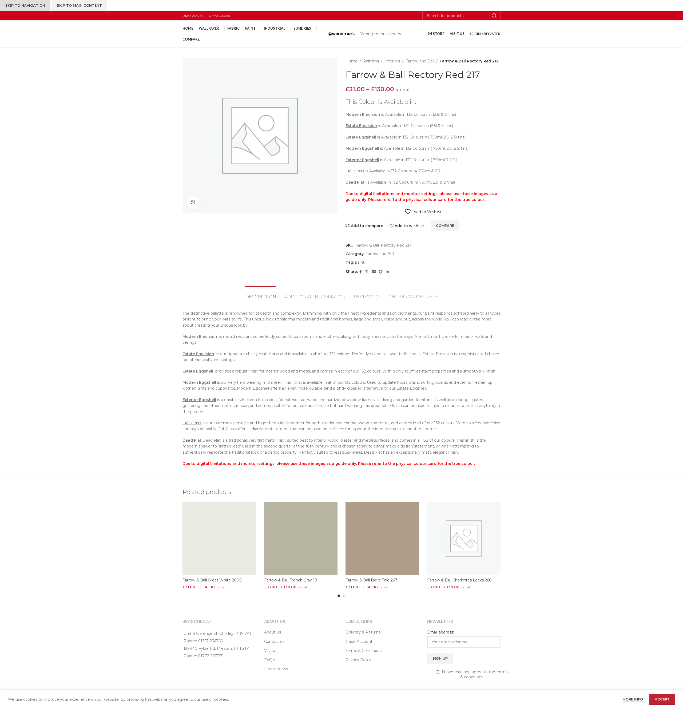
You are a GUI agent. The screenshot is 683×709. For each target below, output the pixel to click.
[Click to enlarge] (193, 202)
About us (272, 632)
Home (352, 61)
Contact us (274, 641)
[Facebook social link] (360, 271)
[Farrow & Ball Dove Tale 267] (382, 538)
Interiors (392, 61)
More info (633, 699)
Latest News (276, 669)
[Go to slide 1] (338, 596)
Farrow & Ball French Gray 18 (290, 580)
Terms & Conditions (364, 650)
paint (359, 262)
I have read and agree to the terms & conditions (474, 675)
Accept (662, 699)
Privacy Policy (358, 659)
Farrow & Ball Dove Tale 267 (371, 580)
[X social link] (366, 271)
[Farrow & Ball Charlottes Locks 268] (464, 538)
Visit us (270, 650)
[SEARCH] (494, 16)
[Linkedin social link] (387, 271)
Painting (371, 61)
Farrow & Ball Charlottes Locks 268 (459, 580)
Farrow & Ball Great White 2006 (211, 580)
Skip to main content (79, 5)
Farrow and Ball (420, 61)
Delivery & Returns (363, 632)
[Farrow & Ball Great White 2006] (219, 538)
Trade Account (359, 641)
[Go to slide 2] (344, 596)
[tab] (260, 294)
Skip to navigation (25, 5)
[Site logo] (341, 33)
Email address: (440, 632)
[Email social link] (373, 271)
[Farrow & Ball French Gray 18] (301, 538)
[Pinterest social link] (380, 271)
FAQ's (269, 659)
